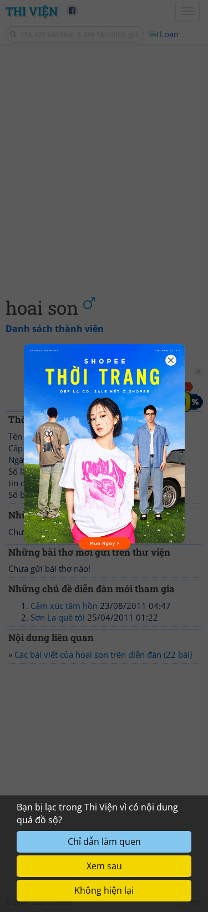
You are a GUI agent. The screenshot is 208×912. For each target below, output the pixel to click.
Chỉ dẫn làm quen (104, 841)
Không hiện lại (104, 890)
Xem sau (104, 866)
